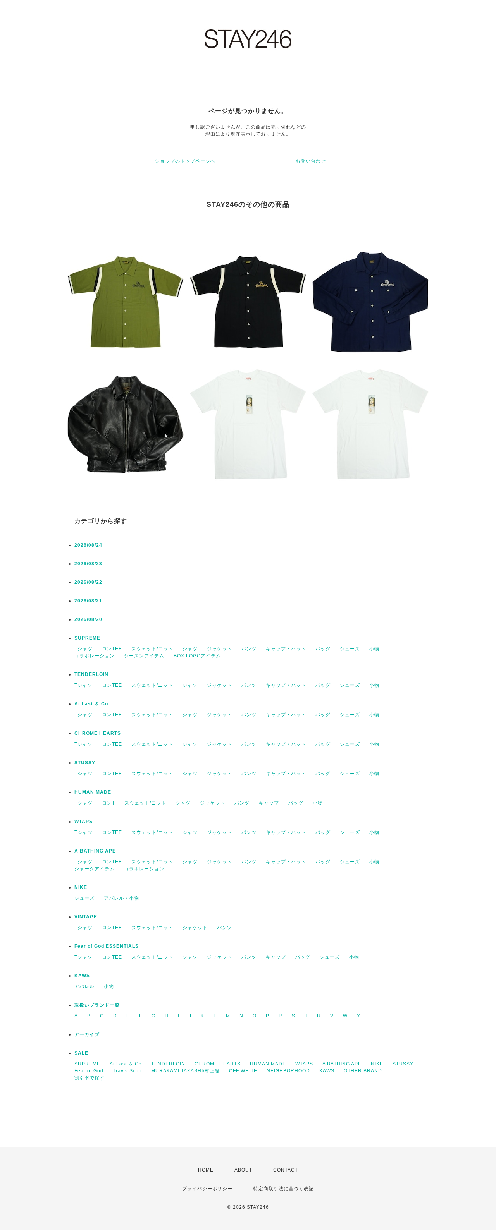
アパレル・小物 (121, 898)
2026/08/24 (88, 545)
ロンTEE (112, 649)
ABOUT (243, 1170)
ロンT (108, 803)
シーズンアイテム (144, 656)
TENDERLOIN (91, 674)
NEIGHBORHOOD (288, 1071)
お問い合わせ (311, 161)
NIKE (80, 887)
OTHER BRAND (364, 1071)
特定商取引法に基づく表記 (283, 1188)
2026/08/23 (88, 563)
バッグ (323, 649)
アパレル (84, 986)
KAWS (82, 975)
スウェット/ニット (152, 649)
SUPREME (87, 638)
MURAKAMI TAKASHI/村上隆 (185, 1071)
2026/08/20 (88, 619)
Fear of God (88, 1071)
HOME (206, 1170)
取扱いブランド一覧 (97, 1005)
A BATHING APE (95, 851)
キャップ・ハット (286, 649)
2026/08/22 (88, 582)
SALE (81, 1053)
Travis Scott (127, 1071)
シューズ (350, 649)
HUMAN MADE (92, 792)
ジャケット (219, 649)
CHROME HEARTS (97, 733)
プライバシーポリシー (207, 1188)
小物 (374, 649)
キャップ (269, 803)
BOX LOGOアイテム (197, 656)
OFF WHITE (243, 1071)
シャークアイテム (94, 868)
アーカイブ (87, 1034)
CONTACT (285, 1170)
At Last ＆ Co (91, 704)
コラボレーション (94, 656)
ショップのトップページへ (185, 161)
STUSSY (84, 762)
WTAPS (83, 821)
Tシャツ (83, 649)
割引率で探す (89, 1078)
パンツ (249, 649)
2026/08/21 (88, 601)
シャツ (190, 649)
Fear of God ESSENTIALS (106, 946)
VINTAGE (85, 916)
